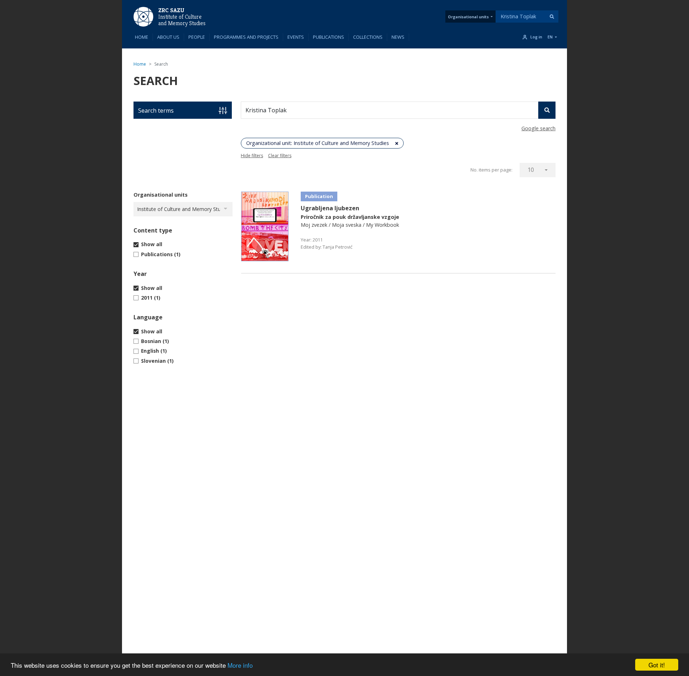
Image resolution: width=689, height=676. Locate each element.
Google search (538, 128)
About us (168, 37)
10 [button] (531, 170)
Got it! (656, 664)
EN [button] (550, 36)
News (398, 37)
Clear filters (279, 155)
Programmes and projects (246, 37)
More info (240, 665)
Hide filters (252, 155)
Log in (536, 36)
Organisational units (468, 16)
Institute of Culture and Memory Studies (182, 20)
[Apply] (551, 16)
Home (141, 37)
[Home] (143, 16)
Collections (368, 37)
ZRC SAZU (171, 10)
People (196, 37)
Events (295, 37)
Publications (328, 37)
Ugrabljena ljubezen (330, 208)
